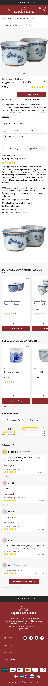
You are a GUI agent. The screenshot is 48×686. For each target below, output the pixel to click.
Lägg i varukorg (33, 94)
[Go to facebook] (36, 638)
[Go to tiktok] (42, 638)
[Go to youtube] (25, 638)
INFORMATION (10, 645)
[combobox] (24, 18)
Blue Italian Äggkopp (11, 372)
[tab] (24, 73)
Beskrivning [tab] (13, 148)
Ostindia (18, 79)
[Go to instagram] (31, 638)
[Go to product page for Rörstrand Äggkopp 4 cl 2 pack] (16, 287)
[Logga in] (9, 10)
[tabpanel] (24, 185)
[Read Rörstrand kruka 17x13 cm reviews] (37, 382)
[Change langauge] (16, 676)
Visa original (9, 465)
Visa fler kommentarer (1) (24, 581)
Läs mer (5, 116)
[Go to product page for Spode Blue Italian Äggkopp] (16, 355)
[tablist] (24, 148)
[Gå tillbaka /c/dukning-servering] (3, 25)
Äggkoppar (30, 25)
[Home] (24, 10)
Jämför (14, 323)
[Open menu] (4, 10)
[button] (38, 87)
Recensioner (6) (13, 420)
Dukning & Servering (14, 25)
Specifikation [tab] (34, 148)
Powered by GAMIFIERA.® (11, 587)
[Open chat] (39, 677)
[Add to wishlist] (44, 80)
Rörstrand (7, 79)
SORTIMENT (9, 652)
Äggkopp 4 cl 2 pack (11, 304)
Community (35, 420)
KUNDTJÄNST (10, 659)
